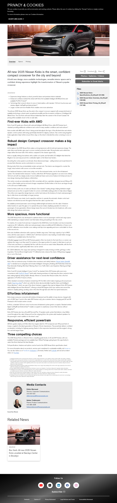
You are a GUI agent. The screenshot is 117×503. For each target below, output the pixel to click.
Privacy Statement (50, 499)
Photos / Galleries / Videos (92, 76)
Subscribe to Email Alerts (92, 81)
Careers (36, 499)
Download (90, 71)
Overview (12, 61)
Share (100, 71)
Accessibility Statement (86, 499)
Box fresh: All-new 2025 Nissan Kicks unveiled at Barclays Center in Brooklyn (23, 453)
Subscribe (57, 491)
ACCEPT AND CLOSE (15, 19)
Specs (20, 61)
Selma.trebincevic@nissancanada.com (38, 407)
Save (81, 71)
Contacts (26, 499)
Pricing (28, 61)
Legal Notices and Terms (67, 499)
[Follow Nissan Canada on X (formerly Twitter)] (50, 485)
